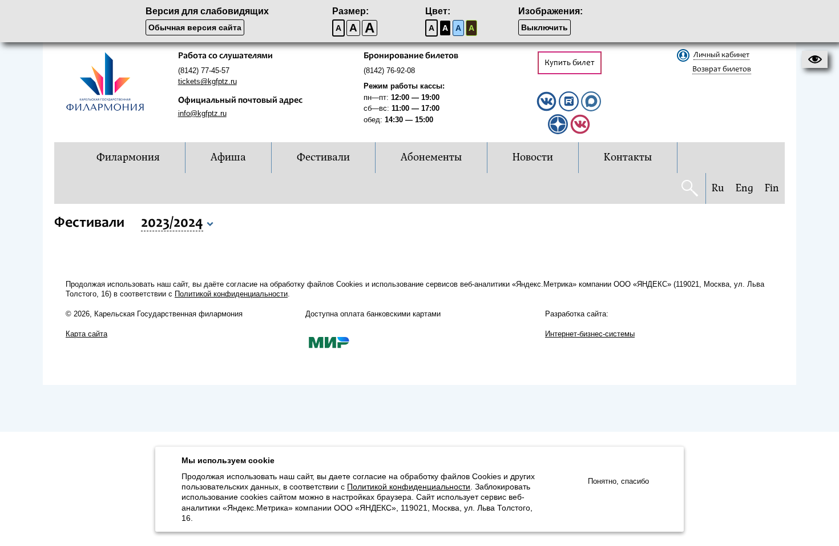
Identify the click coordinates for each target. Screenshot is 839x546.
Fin (772, 188)
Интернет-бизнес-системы (590, 334)
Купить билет (569, 63)
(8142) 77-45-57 (203, 70)
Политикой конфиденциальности (231, 294)
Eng (744, 188)
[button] (815, 59)
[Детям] (580, 131)
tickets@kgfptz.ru (207, 81)
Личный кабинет (721, 55)
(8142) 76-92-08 (389, 70)
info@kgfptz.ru (202, 113)
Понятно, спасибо (618, 481)
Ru (718, 188)
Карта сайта (86, 334)
